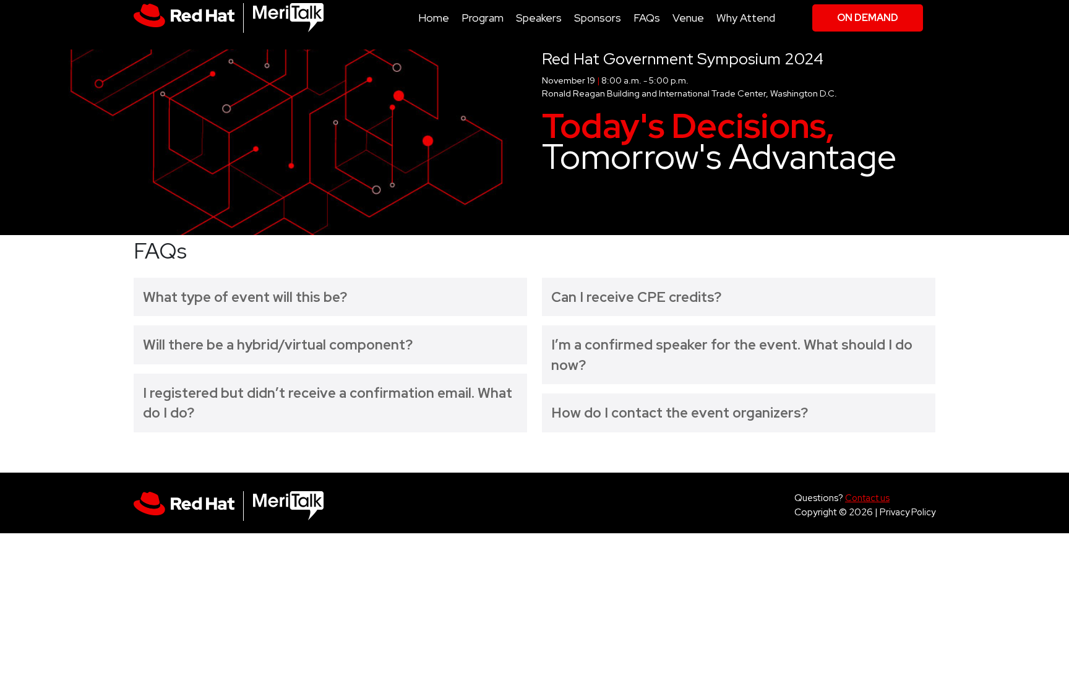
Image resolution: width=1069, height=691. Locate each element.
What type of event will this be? (245, 297)
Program (483, 18)
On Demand (867, 17)
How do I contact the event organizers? (679, 412)
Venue (688, 18)
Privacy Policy (907, 512)
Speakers (539, 18)
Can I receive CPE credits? (636, 297)
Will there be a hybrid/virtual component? (278, 344)
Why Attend (745, 18)
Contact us (867, 498)
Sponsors (597, 18)
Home (433, 18)
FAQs (646, 18)
